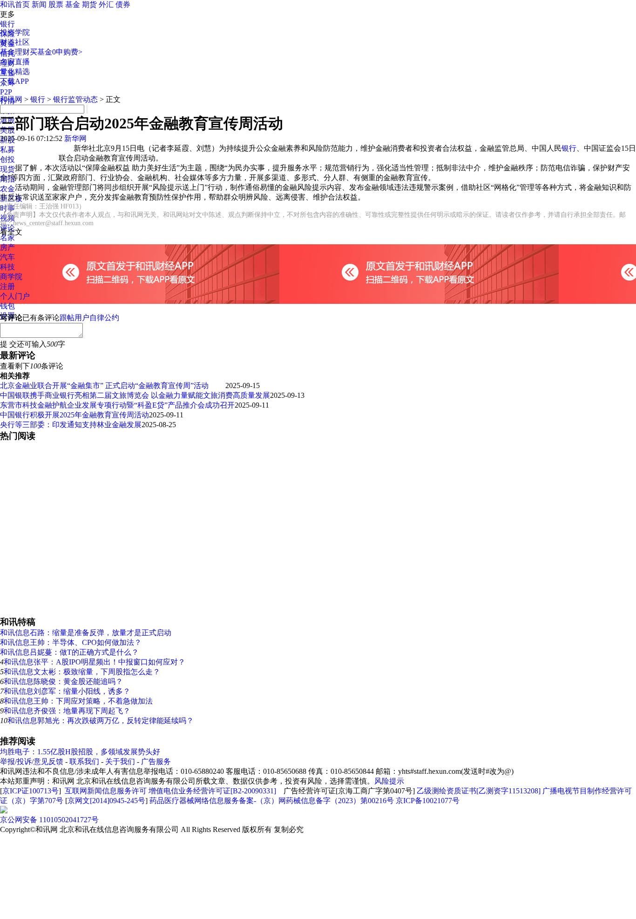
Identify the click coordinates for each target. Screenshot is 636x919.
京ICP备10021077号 (428, 801)
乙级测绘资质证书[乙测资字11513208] (479, 791)
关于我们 (120, 761)
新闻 (39, 4)
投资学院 (15, 32)
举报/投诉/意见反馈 (31, 761)
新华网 (75, 138)
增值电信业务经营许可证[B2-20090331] (212, 791)
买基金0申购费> (56, 52)
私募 (7, 150)
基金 (72, 4)
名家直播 (15, 62)
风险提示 (389, 781)
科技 (7, 267)
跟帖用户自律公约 (89, 318)
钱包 (7, 306)
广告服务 (156, 761)
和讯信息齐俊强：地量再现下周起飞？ (67, 711)
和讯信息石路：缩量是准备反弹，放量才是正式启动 (85, 633)
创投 (7, 159)
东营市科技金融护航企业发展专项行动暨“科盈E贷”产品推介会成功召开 (117, 405)
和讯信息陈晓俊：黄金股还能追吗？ (63, 681)
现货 (7, 169)
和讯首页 (15, 4)
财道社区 (15, 42)
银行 (7, 24)
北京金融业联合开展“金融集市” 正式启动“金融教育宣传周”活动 (112, 385)
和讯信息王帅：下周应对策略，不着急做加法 (78, 701)
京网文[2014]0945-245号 (106, 801)
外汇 (106, 4)
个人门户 (15, 296)
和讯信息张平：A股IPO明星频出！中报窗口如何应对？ (94, 662)
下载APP (14, 81)
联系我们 (84, 761)
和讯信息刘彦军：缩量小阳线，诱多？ (67, 691)
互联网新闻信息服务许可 (106, 791)
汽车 (7, 257)
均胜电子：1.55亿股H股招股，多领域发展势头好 (80, 752)
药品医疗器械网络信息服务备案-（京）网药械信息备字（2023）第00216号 (271, 801)
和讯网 (11, 99)
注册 (7, 286)
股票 (55, 4)
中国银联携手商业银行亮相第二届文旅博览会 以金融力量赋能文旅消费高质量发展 (135, 395)
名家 (7, 237)
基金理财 (15, 52)
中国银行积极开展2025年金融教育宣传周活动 (74, 415)
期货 (89, 4)
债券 (122, 4)
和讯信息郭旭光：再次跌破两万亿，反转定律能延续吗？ (100, 720)
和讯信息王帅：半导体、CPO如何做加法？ (71, 642)
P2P (6, 92)
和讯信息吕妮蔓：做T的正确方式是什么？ (69, 652)
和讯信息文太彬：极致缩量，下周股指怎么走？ (82, 672)
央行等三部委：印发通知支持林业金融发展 (71, 425)
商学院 (11, 277)
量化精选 (15, 71)
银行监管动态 (75, 99)
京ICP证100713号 (30, 791)
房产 (7, 247)
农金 (7, 189)
